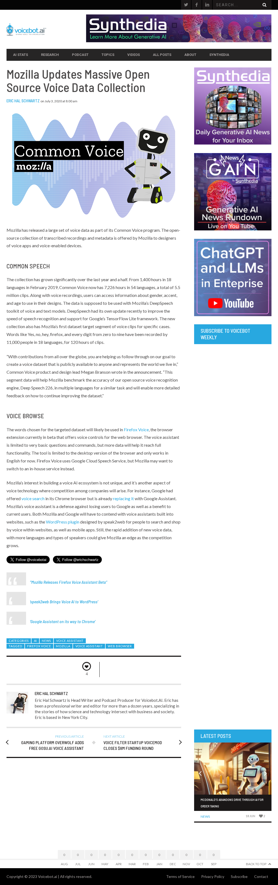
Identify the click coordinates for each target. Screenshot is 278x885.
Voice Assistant (70, 640)
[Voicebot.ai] (46, 29)
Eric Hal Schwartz (23, 100)
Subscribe (239, 876)
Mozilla (63, 646)
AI (35, 640)
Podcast (80, 55)
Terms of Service (180, 876)
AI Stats (20, 55)
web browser (120, 646)
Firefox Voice (136, 429)
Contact (261, 876)
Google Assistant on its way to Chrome (62, 621)
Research (50, 55)
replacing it (123, 498)
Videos (133, 55)
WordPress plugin (62, 521)
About (190, 55)
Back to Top (256, 864)
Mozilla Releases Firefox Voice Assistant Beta (68, 582)
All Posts (162, 55)
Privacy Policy (212, 876)
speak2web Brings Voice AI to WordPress (63, 601)
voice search (33, 498)
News (46, 640)
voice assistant (89, 646)
